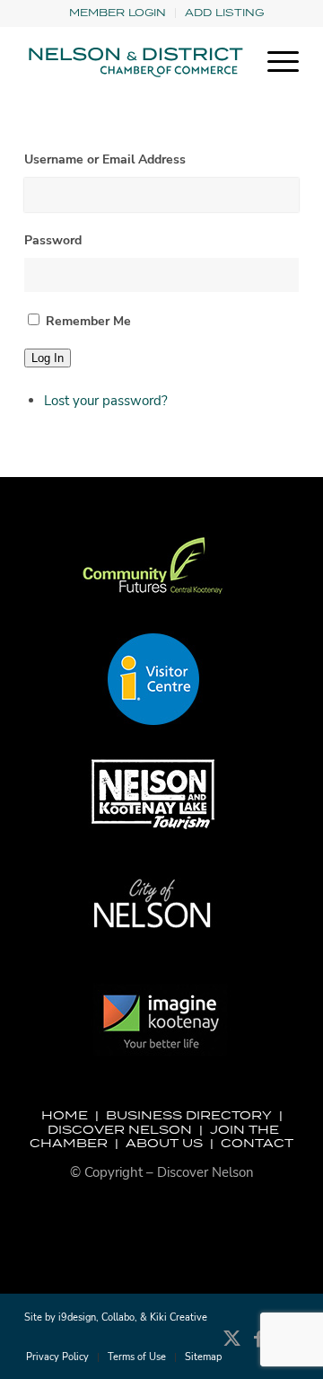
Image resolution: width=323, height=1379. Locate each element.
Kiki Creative (178, 1317)
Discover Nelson (120, 1129)
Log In (47, 358)
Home (64, 1115)
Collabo (118, 1317)
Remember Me (88, 321)
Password (53, 240)
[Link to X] (231, 1347)
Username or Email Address (105, 159)
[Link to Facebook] (258, 1347)
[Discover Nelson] (134, 62)
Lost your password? (106, 401)
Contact (257, 1143)
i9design (77, 1317)
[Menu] (274, 62)
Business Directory (189, 1115)
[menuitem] (118, 13)
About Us (164, 1143)
